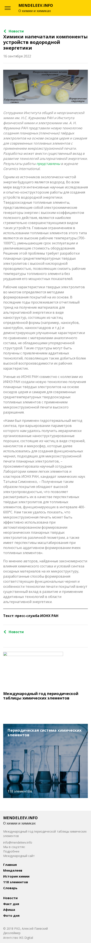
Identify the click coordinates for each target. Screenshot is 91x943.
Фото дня (11, 915)
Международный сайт (19, 856)
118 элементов (15, 882)
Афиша (9, 909)
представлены (48, 163)
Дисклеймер (12, 933)
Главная (10, 864)
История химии (16, 876)
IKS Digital (26, 938)
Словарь (10, 888)
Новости (16, 31)
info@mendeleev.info (17, 842)
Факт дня (11, 904)
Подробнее (11, 851)
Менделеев (12, 870)
